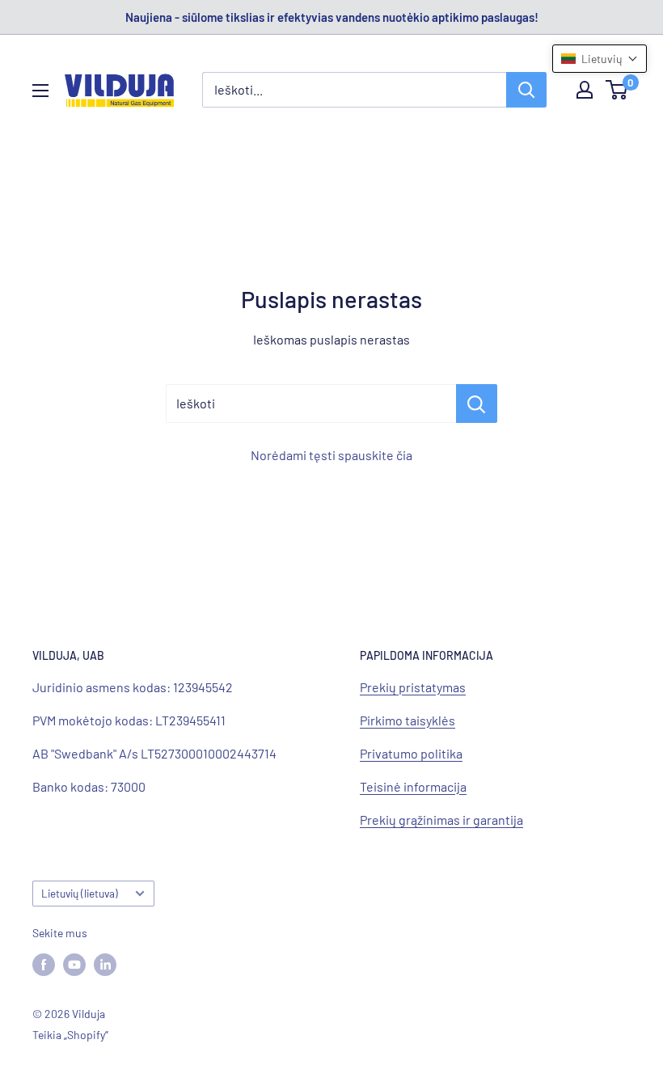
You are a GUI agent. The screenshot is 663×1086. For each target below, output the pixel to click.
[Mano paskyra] (584, 90)
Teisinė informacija (413, 786)
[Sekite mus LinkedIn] (105, 964)
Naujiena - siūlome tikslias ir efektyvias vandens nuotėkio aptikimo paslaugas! (331, 17)
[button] (599, 58)
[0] (617, 89)
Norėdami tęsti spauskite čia (331, 455)
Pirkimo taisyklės (407, 720)
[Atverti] (40, 90)
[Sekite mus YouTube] (74, 964)
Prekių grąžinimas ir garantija (441, 819)
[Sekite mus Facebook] (43, 964)
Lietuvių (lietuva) (79, 893)
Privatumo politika (411, 753)
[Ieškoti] (526, 90)
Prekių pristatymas (413, 687)
